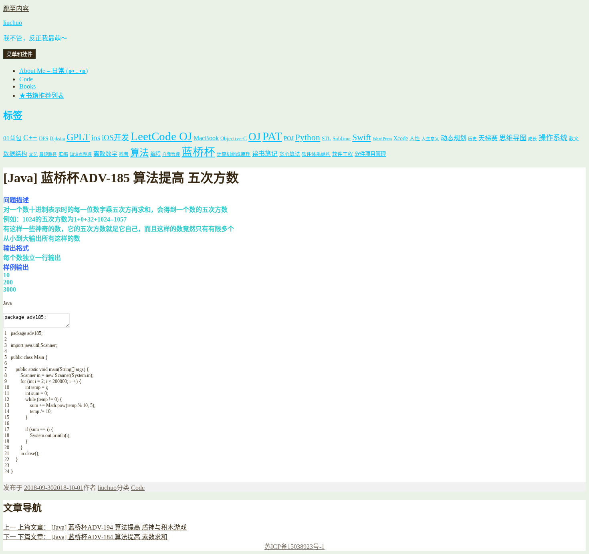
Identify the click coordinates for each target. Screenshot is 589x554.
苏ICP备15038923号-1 (294, 546)
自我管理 (171, 154)
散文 (574, 138)
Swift (361, 137)
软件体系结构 (316, 154)
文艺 (33, 154)
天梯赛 (488, 138)
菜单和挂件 (19, 54)
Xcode (400, 138)
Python (307, 137)
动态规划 (453, 138)
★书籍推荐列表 (41, 95)
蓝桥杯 (198, 152)
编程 (155, 154)
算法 (139, 152)
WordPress (382, 139)
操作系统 (553, 138)
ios (95, 137)
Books (27, 86)
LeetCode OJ (161, 136)
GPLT (78, 136)
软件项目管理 (370, 154)
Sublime (342, 138)
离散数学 (105, 154)
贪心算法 (289, 154)
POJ (289, 138)
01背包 (12, 138)
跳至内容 (16, 8)
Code (26, 79)
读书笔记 (265, 153)
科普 (124, 154)
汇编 (63, 154)
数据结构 (15, 154)
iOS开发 (115, 137)
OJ (254, 137)
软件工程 (342, 154)
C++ (30, 137)
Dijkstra (57, 138)
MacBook (206, 138)
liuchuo (12, 22)
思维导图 (512, 138)
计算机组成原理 (233, 154)
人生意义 (430, 139)
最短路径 (48, 154)
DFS (43, 138)
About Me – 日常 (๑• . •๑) (53, 70)
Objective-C (233, 138)
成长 (532, 139)
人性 (414, 138)
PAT (272, 136)
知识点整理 (81, 154)
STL (326, 138)
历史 (472, 139)
